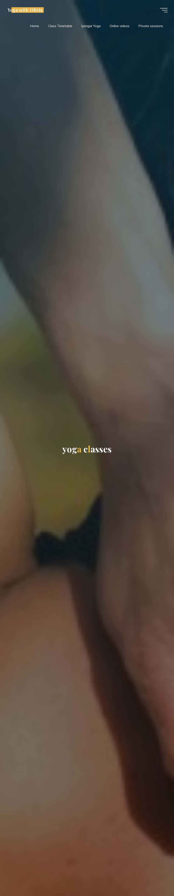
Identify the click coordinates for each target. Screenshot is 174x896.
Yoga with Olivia (25, 10)
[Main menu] (164, 10)
